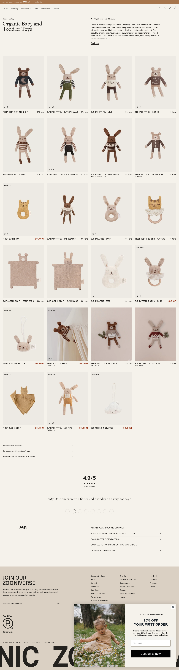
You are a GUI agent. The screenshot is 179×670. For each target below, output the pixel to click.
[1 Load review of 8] (67, 511)
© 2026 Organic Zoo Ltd (11, 642)
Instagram (153, 579)
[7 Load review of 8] (105, 511)
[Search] (148, 7)
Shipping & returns (98, 576)
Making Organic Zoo (128, 579)
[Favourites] (165, 7)
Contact (94, 583)
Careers (123, 590)
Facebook (153, 576)
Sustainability (125, 583)
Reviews (123, 597)
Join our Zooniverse (10, 2)
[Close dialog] (173, 607)
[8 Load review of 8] (111, 511)
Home (5, 19)
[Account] (170, 7)
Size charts (95, 590)
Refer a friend (96, 597)
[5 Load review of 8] (93, 511)
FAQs (93, 579)
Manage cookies (50, 642)
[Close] (175, 2)
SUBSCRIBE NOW (151, 653)
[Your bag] (175, 7)
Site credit (36, 642)
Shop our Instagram (127, 593)
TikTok (152, 586)
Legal (26, 642)
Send (59, 603)
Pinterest (153, 583)
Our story (123, 576)
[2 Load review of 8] (74, 511)
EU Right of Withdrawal (100, 600)
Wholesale (95, 586)
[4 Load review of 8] (86, 511)
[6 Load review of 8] (99, 511)
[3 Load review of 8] (80, 511)
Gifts (11, 19)
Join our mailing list (98, 593)
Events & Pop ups (127, 586)
